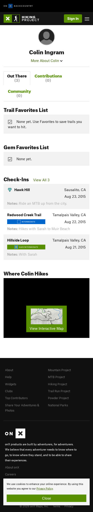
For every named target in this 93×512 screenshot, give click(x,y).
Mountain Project (59, 370)
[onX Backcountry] (18, 6)
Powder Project (58, 398)
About (9, 370)
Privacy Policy (44, 488)
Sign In (73, 18)
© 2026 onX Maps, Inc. (34, 506)
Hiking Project (57, 384)
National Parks (58, 405)
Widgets (10, 384)
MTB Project (56, 377)
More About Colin (45, 60)
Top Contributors (16, 398)
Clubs (9, 391)
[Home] (24, 18)
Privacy (68, 506)
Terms (56, 506)
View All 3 (41, 180)
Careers (10, 474)
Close (46, 498)
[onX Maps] (15, 437)
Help (8, 377)
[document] (46, 492)
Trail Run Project (59, 391)
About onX (12, 467)
